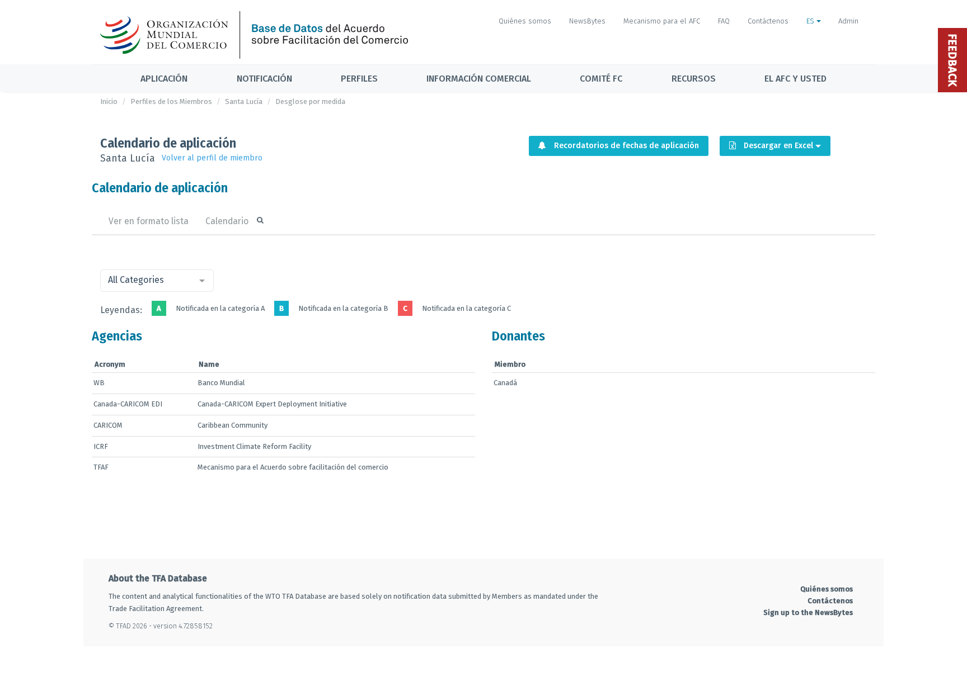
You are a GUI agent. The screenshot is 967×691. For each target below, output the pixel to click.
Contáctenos (768, 21)
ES (811, 21)
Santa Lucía (243, 101)
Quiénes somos (525, 21)
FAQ (724, 21)
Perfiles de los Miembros (171, 101)
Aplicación (163, 78)
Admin (848, 21)
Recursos (694, 78)
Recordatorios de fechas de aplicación (625, 145)
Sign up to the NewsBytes (808, 612)
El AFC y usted (795, 78)
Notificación (264, 78)
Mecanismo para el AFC (661, 21)
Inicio (109, 101)
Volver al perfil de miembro (212, 158)
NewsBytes (587, 21)
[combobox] (157, 280)
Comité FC (601, 78)
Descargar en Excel (778, 145)
